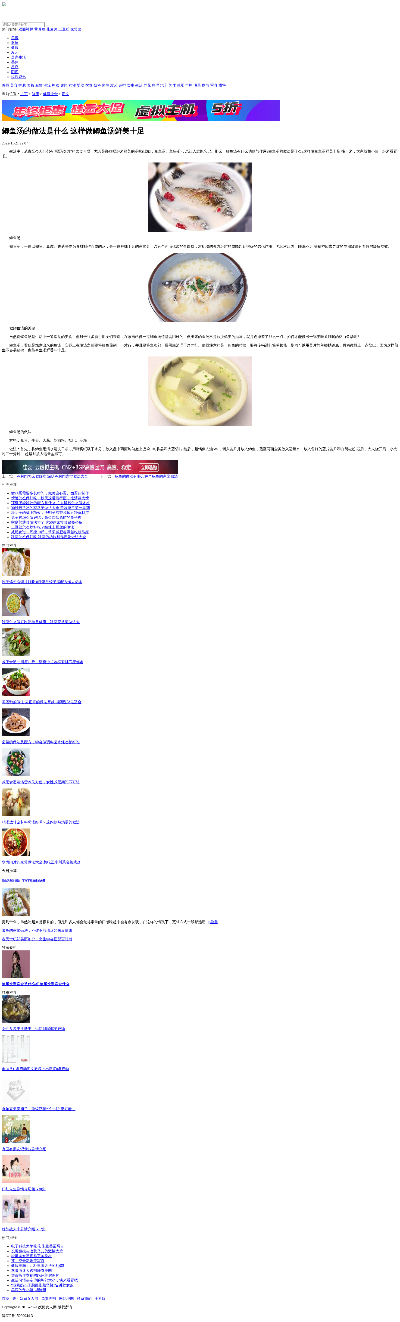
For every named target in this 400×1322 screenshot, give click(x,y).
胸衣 (55, 85)
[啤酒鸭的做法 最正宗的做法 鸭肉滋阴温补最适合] (16, 695)
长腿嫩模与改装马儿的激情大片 (37, 1251)
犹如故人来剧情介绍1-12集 (24, 1229)
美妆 (30, 85)
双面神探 (26, 29)
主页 (24, 94)
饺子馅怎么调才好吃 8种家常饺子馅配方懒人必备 (42, 582)
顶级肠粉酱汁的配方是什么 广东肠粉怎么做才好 (50, 503)
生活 (139, 85)
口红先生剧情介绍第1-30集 (24, 1189)
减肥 (180, 85)
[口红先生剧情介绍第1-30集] (16, 1182)
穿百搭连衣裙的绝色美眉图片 (35, 1275)
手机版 (100, 1298)
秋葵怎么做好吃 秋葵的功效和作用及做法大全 (48, 537)
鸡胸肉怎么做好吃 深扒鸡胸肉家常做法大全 (52, 476)
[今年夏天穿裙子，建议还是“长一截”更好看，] (16, 1102)
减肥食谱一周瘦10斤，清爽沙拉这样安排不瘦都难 (42, 662)
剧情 (205, 85)
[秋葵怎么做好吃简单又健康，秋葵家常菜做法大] (16, 615)
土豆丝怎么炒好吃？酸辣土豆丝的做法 (42, 527)
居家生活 (18, 57)
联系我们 (84, 1298)
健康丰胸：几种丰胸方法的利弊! (37, 1266)
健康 (15, 48)
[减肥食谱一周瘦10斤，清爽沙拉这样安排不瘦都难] (16, 655)
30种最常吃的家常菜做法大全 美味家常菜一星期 (50, 508)
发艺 (15, 52)
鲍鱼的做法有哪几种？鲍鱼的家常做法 (146, 476)
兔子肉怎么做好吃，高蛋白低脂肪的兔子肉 (46, 517)
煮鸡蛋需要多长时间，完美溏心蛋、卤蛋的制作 (50, 493)
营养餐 (39, 29)
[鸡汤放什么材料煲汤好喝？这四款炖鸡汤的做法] (16, 815)
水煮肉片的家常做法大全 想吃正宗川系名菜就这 (41, 862)
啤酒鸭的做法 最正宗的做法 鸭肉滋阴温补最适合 (41, 702)
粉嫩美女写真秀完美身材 (31, 1256)
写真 (214, 85)
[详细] (213, 922)
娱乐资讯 (18, 77)
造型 (122, 85)
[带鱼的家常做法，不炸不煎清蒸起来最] (16, 915)
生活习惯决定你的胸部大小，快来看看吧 (44, 1280)
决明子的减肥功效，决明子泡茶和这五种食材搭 (50, 513)
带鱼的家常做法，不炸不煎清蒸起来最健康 (37, 930)
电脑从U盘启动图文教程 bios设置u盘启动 (35, 1069)
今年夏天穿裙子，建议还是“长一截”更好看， (38, 1109)
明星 (197, 85)
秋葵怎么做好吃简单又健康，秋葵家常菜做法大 (41, 622)
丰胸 (189, 85)
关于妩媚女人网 (25, 1298)
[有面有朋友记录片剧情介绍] (16, 1142)
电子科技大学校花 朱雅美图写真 (37, 1246)
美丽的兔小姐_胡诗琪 (28, 1290)
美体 (15, 62)
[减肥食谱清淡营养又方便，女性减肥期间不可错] (16, 775)
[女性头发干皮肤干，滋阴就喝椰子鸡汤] (16, 1022)
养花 (147, 85)
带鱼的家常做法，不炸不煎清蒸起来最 (23, 880)
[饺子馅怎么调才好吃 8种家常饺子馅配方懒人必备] (16, 575)
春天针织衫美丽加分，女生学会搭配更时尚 (37, 939)
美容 (15, 38)
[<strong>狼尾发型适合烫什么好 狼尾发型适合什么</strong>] (16, 977)
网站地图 (66, 1298)
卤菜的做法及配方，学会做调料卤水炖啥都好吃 (41, 742)
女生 (130, 85)
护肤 (22, 85)
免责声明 (48, 1298)
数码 (155, 85)
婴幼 (80, 85)
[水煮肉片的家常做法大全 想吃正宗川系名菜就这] (16, 855)
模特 (222, 85)
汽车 (164, 85)
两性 (105, 85)
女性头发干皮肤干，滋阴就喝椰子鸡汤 (33, 1029)
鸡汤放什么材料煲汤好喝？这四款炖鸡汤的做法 (41, 822)
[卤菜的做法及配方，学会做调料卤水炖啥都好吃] (16, 735)
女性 (72, 85)
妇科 (97, 85)
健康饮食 (50, 94)
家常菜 (75, 29)
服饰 (15, 43)
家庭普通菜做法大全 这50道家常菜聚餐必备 (46, 522)
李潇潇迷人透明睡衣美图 (31, 1270)
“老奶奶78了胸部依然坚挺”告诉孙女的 (42, 1285)
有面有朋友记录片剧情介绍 (24, 1149)
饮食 (89, 85)
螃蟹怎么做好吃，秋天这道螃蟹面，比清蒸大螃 (50, 498)
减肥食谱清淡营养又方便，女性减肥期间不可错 (41, 782)
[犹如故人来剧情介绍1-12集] (16, 1222)
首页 (5, 85)
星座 (15, 67)
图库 (15, 72)
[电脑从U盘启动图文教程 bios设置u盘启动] (16, 1062)
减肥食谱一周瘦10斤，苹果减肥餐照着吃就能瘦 (50, 532)
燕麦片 (51, 29)
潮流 (47, 85)
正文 (65, 94)
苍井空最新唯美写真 (27, 1261)
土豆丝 (63, 29)
